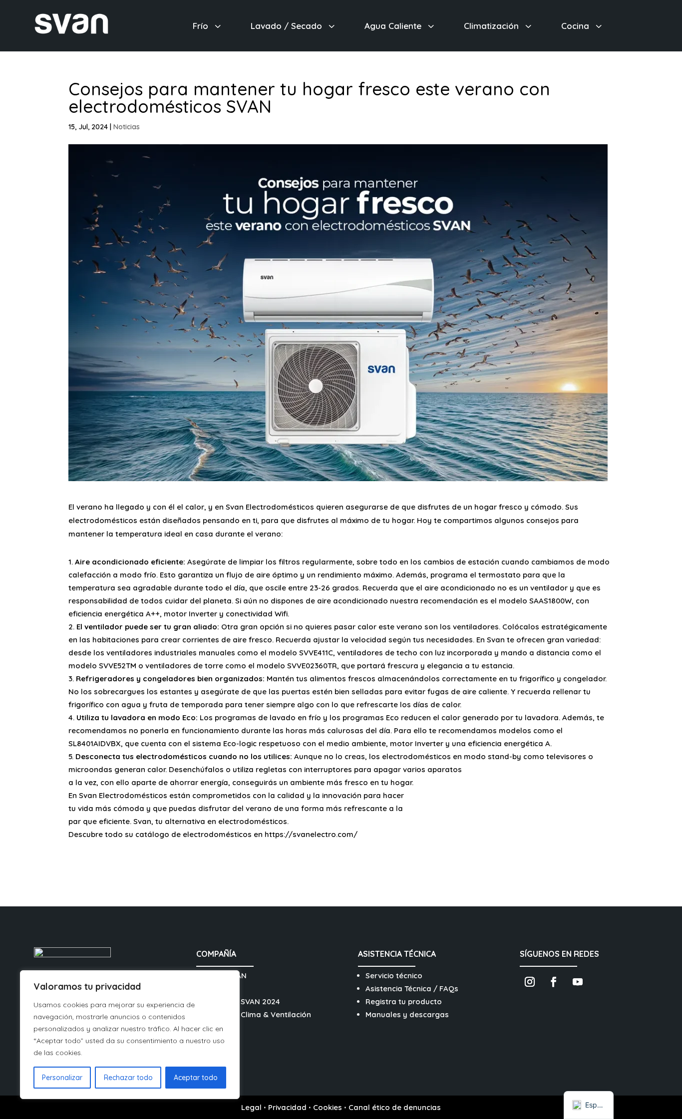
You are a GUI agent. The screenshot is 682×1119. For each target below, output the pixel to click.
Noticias (126, 126)
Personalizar (62, 1077)
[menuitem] (208, 25)
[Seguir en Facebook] (554, 982)
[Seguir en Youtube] (578, 982)
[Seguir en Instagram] (530, 982)
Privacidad (287, 1107)
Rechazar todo (128, 1077)
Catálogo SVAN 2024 (242, 1001)
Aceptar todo (196, 1077)
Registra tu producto (403, 1001)
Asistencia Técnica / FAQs (411, 988)
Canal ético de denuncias (394, 1107)
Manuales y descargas (407, 1014)
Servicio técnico (393, 975)
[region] (130, 1034)
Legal (251, 1107)
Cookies (327, 1107)
